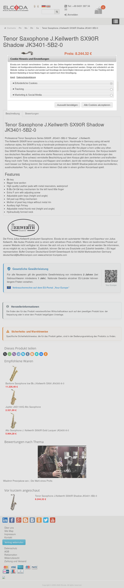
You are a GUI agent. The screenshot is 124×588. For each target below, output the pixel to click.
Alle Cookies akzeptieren (97, 105)
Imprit (12, 77)
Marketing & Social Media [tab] (28, 94)
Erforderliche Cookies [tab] (26, 83)
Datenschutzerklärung (26, 77)
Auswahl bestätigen (67, 105)
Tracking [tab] (19, 89)
